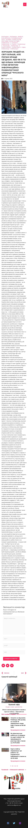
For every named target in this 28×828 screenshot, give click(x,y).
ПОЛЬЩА (13, 36)
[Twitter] (14, 823)
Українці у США (19, 47)
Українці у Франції (10, 49)
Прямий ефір (14, 705)
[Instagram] (20, 823)
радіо (20, 36)
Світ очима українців (11, 39)
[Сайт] (14, 652)
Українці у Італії (9, 44)
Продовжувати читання (18, 730)
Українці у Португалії (11, 46)
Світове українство (10, 41)
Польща (5, 36)
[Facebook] (8, 823)
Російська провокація (12, 38)
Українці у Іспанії (10, 42)
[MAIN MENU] (25, 4)
